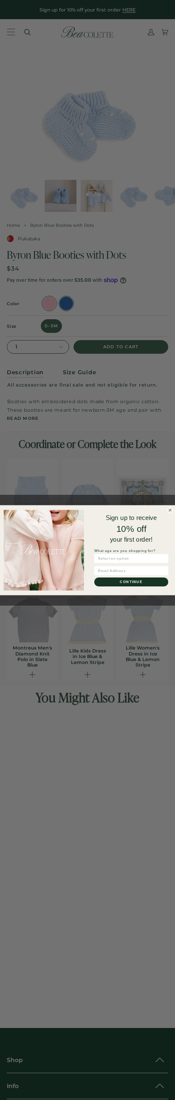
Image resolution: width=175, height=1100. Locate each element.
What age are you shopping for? (125, 550)
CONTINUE (131, 581)
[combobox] (130, 558)
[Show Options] (164, 558)
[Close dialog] (170, 510)
